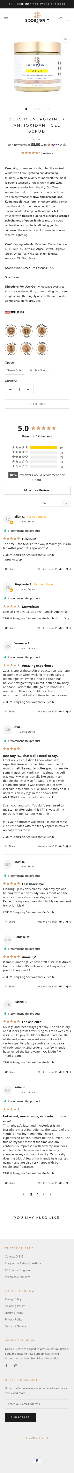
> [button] (51, 1194)
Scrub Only (14, 370)
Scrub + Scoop (38, 370)
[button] (37, 145)
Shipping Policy (15, 1306)
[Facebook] (6, 1365)
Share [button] (11, 569)
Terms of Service (15, 1326)
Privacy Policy (13, 1320)
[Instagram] (15, 1365)
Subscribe (20, 1417)
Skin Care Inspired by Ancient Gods (37, 4)
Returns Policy (14, 1313)
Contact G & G (14, 1257)
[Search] (61, 18)
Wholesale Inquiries (17, 1277)
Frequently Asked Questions (23, 1263)
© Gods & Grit (37, 1437)
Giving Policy (13, 1299)
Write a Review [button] (39, 490)
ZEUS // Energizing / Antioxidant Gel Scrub (28, 555)
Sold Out (37, 404)
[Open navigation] (6, 18)
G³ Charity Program (17, 1270)
